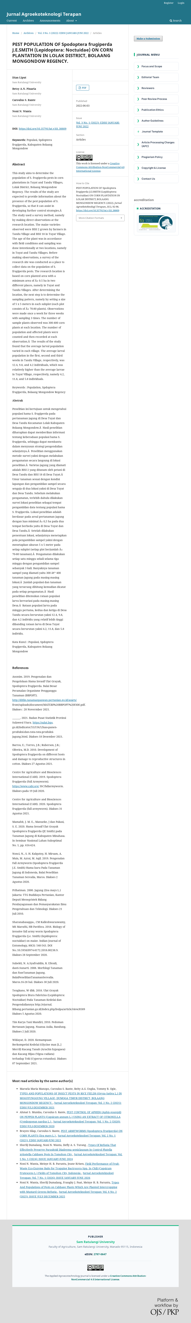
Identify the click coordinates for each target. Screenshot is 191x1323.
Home (15, 33)
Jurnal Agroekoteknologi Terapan (44, 14)
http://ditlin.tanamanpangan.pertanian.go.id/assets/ (44, 700)
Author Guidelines (150, 120)
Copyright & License (151, 167)
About (70, 20)
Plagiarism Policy (150, 156)
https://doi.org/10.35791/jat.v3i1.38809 (42, 128)
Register (168, 2)
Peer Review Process (152, 98)
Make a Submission (148, 38)
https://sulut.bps (43, 722)
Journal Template (150, 131)
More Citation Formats (91, 218)
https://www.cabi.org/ (25, 786)
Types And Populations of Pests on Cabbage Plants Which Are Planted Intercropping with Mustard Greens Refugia (69, 1187)
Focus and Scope (149, 66)
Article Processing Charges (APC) (155, 144)
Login (181, 2)
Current (12, 20)
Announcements (50, 20)
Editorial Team (148, 77)
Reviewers (145, 88)
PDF (84, 87)
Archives (28, 20)
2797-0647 (100, 1254)
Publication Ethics (150, 109)
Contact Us (146, 178)
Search (177, 20)
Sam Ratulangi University (95, 1242)
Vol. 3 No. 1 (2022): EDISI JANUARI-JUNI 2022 (63, 33)
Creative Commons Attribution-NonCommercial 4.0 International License (100, 167)
